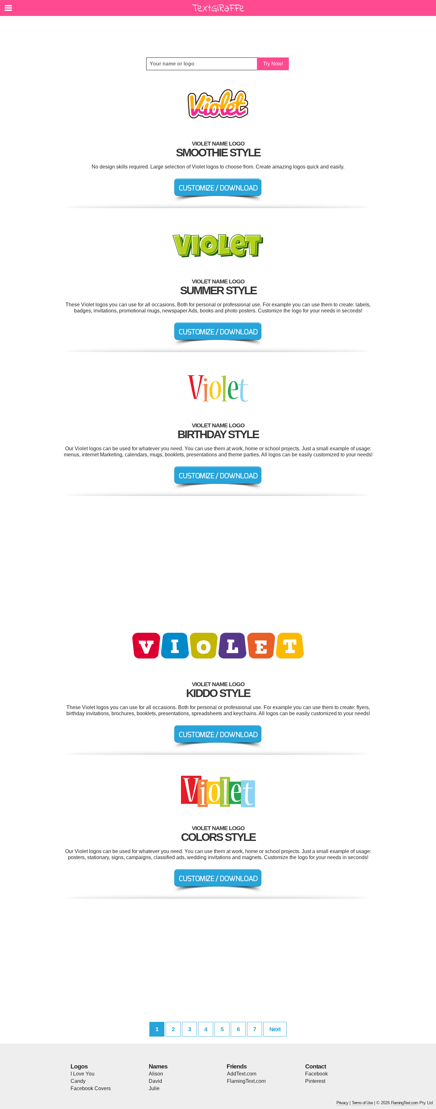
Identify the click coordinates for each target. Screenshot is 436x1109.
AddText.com (241, 1073)
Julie (154, 1088)
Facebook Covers (91, 1088)
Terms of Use (362, 1102)
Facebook (316, 1073)
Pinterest (315, 1081)
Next (275, 1029)
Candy (78, 1081)
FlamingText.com (246, 1081)
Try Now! (273, 63)
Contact (315, 1066)
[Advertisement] (219, 32)
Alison (156, 1073)
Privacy (342, 1102)
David (155, 1081)
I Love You (82, 1073)
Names (158, 1066)
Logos (79, 1066)
